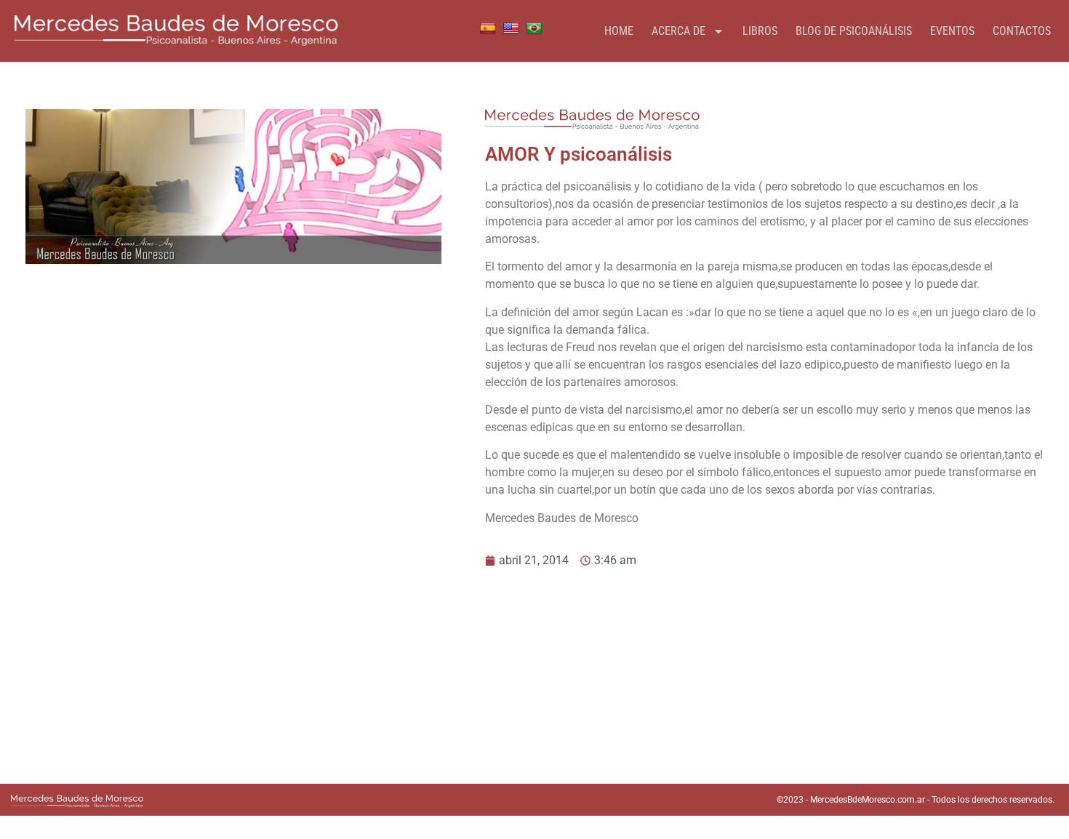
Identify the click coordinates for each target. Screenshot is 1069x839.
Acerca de (678, 31)
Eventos (952, 31)
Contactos (1022, 31)
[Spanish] (488, 29)
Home (618, 31)
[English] (511, 29)
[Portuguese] (534, 29)
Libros (759, 31)
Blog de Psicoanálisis (854, 31)
